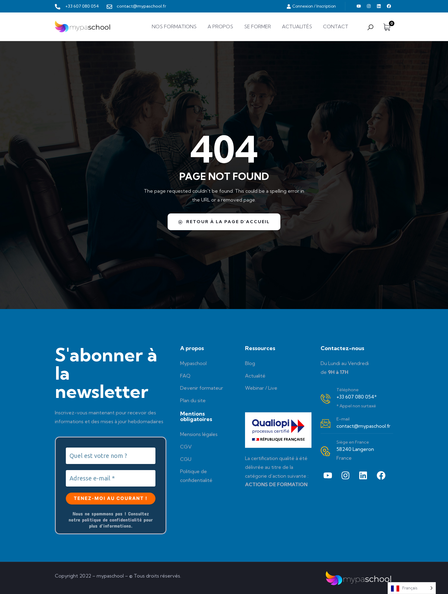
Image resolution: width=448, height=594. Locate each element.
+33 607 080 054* (356, 397)
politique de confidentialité (112, 519)
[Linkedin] (379, 6)
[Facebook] (389, 6)
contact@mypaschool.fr (363, 426)
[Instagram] (368, 6)
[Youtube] (358, 6)
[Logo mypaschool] (83, 26)
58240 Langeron (355, 449)
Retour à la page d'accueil (228, 221)
